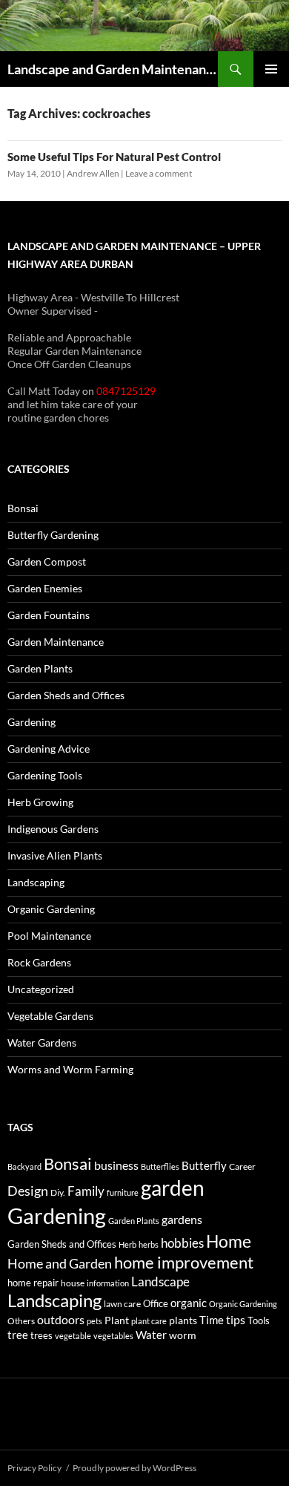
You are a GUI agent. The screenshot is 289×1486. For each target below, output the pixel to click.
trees (41, 1335)
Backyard (24, 1166)
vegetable (73, 1336)
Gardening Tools (44, 775)
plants (183, 1320)
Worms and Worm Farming (70, 1069)
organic (188, 1302)
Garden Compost (46, 561)
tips (235, 1319)
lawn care (122, 1303)
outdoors (60, 1319)
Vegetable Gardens (50, 1015)
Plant (116, 1320)
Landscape (160, 1281)
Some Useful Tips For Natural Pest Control (114, 156)
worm (182, 1335)
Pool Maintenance (49, 935)
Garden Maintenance (55, 641)
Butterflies (160, 1166)
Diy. (57, 1192)
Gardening (31, 722)
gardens (182, 1219)
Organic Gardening (51, 909)
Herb (127, 1244)
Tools (259, 1320)
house (72, 1283)
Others (21, 1320)
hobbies (182, 1243)
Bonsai (23, 508)
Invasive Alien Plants (54, 855)
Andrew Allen (93, 173)
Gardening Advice (48, 748)
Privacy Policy (34, 1467)
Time (211, 1319)
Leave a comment (158, 173)
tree (17, 1334)
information (108, 1283)
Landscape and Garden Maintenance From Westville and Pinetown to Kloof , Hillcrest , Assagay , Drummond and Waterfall (112, 69)
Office (155, 1303)
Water (151, 1334)
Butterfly (204, 1165)
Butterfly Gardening (53, 534)
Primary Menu (271, 69)
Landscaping (35, 882)
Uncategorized (40, 989)
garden (173, 1187)
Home (228, 1241)
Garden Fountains (48, 615)
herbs (149, 1244)
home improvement (183, 1262)
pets (94, 1321)
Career (242, 1166)
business (116, 1165)
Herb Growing (40, 802)
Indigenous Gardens (53, 828)
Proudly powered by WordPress (134, 1467)
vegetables (113, 1336)
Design (27, 1190)
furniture (123, 1192)
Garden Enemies (44, 588)
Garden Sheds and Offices (65, 695)
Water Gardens (41, 1042)
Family (85, 1191)
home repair (33, 1283)
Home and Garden (59, 1263)
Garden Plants (40, 668)
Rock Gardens (39, 962)
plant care (149, 1321)
